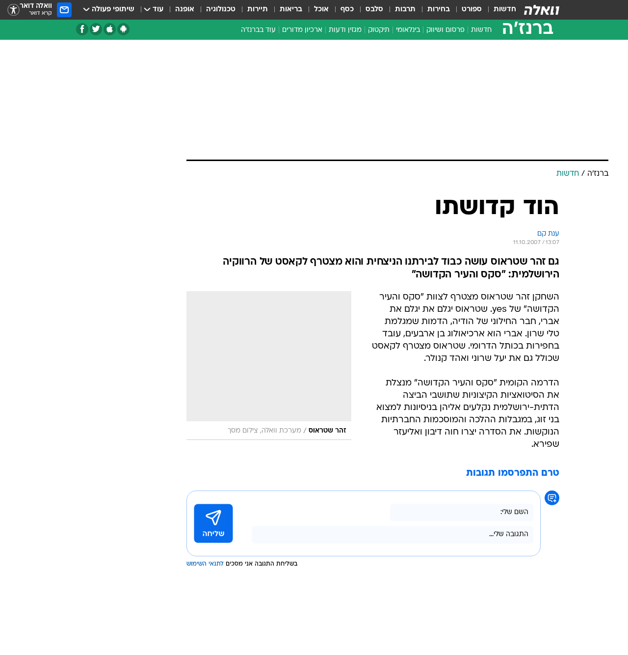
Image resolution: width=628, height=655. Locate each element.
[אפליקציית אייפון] (110, 29)
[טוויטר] (96, 29)
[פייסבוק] (82, 29)
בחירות (438, 9)
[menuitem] (499, 9)
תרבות (405, 9)
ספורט (472, 9)
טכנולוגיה (221, 9)
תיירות (257, 9)
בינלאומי (408, 30)
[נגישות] (13, 10)
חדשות (505, 9)
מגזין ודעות (345, 30)
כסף (347, 9)
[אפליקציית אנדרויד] (123, 29)
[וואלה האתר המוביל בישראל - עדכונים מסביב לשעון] (541, 10)
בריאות (291, 9)
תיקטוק (379, 30)
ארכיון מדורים (302, 30)
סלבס (374, 9)
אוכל (321, 9)
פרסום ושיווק (445, 30)
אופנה (184, 9)
